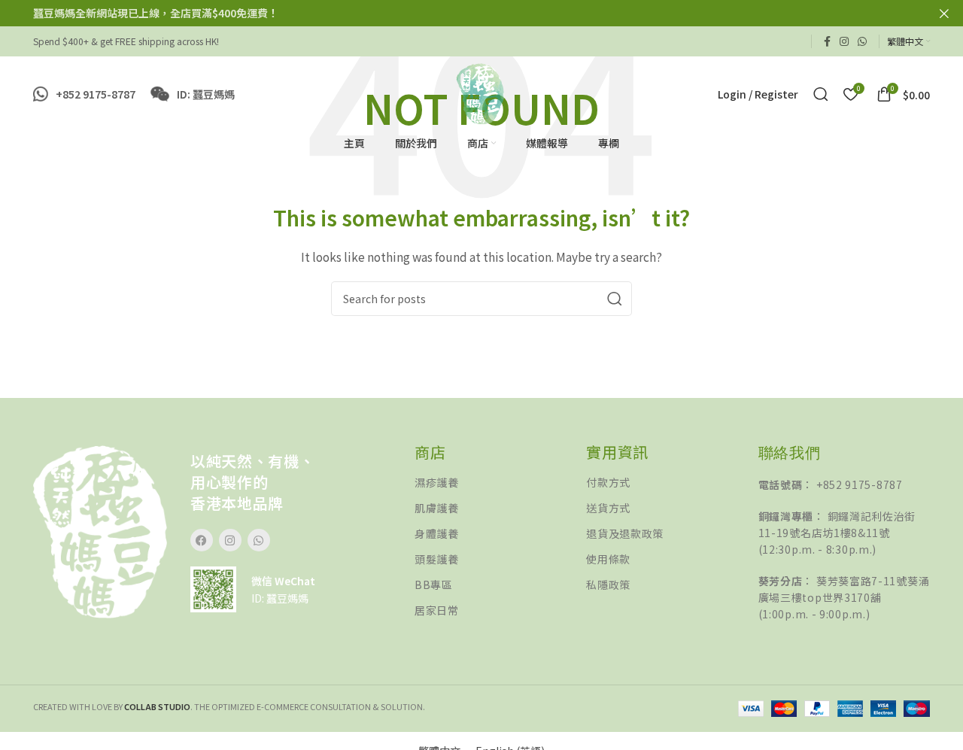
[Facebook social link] (827, 41)
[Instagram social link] (844, 41)
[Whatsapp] (259, 540)
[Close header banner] (944, 13)
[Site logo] (481, 92)
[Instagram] (230, 540)
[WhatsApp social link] (862, 41)
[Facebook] (201, 540)
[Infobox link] (84, 94)
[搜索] (821, 94)
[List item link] (500, 482)
